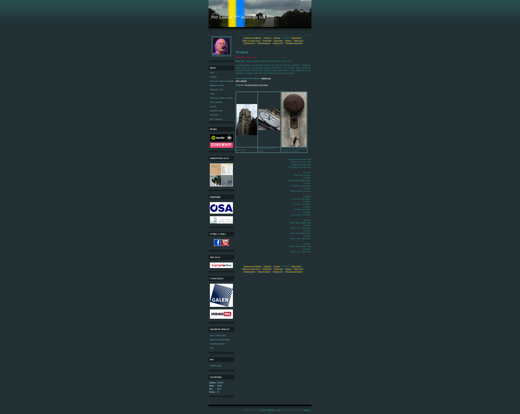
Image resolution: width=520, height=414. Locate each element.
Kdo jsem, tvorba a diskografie (222, 81)
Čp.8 (212, 348)
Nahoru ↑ (307, 410)
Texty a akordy (216, 102)
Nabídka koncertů (217, 85)
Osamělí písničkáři (217, 344)
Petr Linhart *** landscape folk (238, 17)
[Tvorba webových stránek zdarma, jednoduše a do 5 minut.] (260, 410)
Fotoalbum (214, 115)
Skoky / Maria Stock (218, 335)
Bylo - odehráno (216, 119)
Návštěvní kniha (216, 111)
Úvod (212, 73)
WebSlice (271, 410)
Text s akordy (241, 81)
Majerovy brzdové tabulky (220, 340)
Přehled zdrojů (215, 366)
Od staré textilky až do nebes (256, 85)
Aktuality (213, 77)
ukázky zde (266, 78)
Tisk (278, 410)
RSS (264, 410)
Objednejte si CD (216, 90)
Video (212, 94)
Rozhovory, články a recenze (221, 98)
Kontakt (213, 107)
